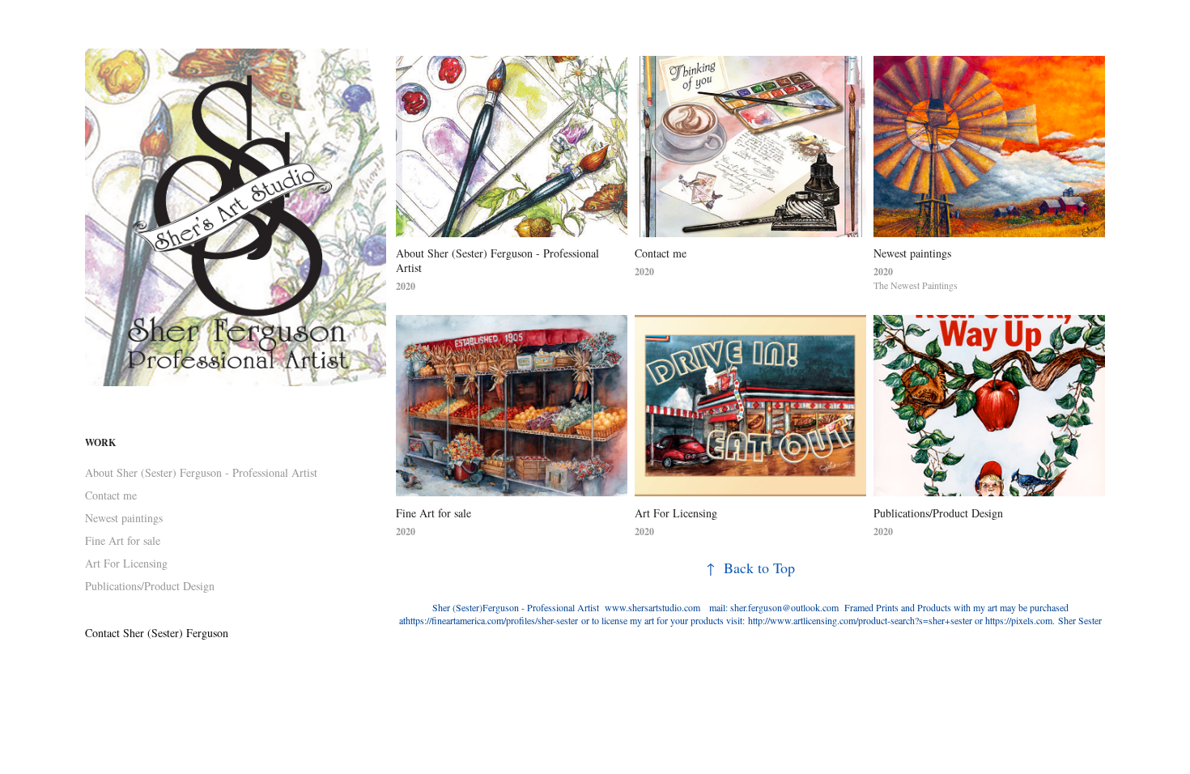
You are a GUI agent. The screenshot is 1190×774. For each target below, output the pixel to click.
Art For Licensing (126, 563)
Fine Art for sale (122, 540)
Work (100, 442)
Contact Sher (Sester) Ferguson (156, 632)
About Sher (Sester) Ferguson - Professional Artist (201, 472)
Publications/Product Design (150, 585)
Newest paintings (124, 517)
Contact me (111, 495)
